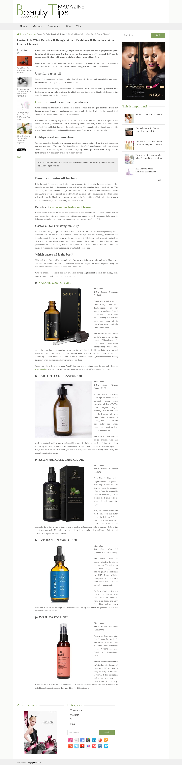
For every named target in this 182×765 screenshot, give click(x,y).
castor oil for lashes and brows (70, 207)
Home (23, 26)
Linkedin (94, 740)
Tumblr (100, 746)
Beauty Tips (21, 763)
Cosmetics (54, 26)
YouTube (82, 746)
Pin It (19, 157)
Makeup (37, 26)
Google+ (88, 740)
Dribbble (70, 740)
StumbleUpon (70, 746)
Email (76, 740)
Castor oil (42, 102)
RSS (106, 740)
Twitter (76, 746)
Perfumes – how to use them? (149, 114)
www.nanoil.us (41, 369)
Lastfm (94, 746)
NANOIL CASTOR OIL (55, 282)
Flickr (88, 746)
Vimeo (106, 746)
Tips (78, 26)
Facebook (82, 740)
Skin (68, 26)
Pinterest (100, 740)
